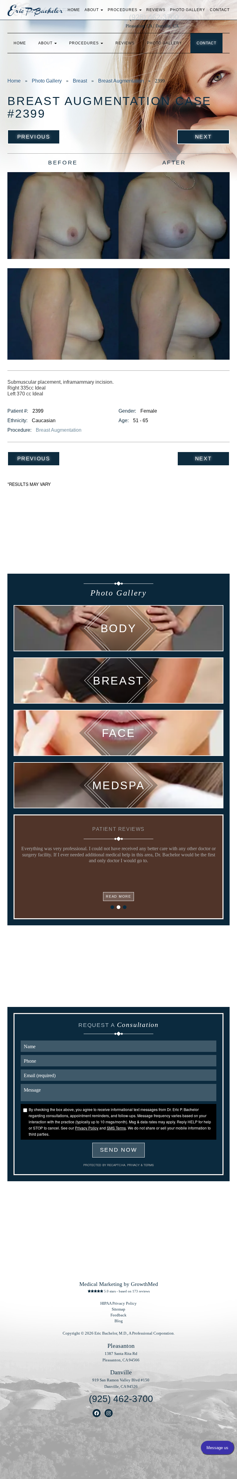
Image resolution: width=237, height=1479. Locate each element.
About (92, 10)
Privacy (134, 1165)
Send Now (118, 1150)
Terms (148, 1165)
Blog (118, 1321)
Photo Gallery (187, 10)
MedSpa (118, 785)
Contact (220, 10)
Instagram (109, 1413)
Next (203, 137)
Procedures (123, 10)
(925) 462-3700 (121, 1399)
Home (74, 10)
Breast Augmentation (121, 80)
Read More (118, 896)
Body (118, 628)
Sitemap (118, 1309)
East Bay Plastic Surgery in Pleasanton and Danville (35, 12)
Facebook (97, 1413)
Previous (33, 137)
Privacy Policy (86, 1127)
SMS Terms (116, 1127)
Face (118, 732)
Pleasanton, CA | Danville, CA (152, 25)
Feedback (118, 1315)
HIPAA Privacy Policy (118, 1303)
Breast (80, 80)
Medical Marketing (100, 1284)
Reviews (155, 10)
